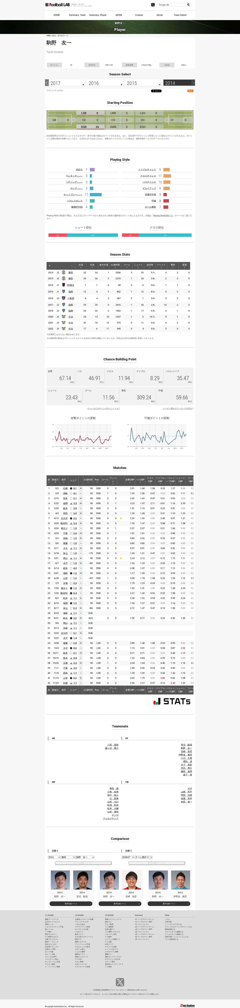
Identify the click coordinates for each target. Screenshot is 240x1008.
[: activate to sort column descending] (50, 265)
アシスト (161, 265)
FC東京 (70, 285)
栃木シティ (79, 934)
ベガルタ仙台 (80, 924)
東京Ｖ (64, 528)
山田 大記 (112, 801)
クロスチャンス (148, 176)
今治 (70, 316)
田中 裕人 (112, 795)
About (160, 15)
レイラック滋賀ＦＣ (112, 939)
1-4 (75, 638)
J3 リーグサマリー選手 (143, 937)
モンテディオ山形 (81, 929)
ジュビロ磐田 (80, 952)
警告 (173, 265)
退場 (184, 265)
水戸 (65, 563)
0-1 (75, 488)
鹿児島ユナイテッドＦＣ (114, 964)
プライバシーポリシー (118, 990)
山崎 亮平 (186, 792)
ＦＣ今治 (78, 959)
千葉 (65, 533)
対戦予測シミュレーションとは (176, 937)
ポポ (190, 788)
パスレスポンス (74, 200)
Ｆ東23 (70, 298)
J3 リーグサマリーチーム (144, 934)
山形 (65, 578)
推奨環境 (105, 990)
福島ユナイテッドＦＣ (113, 919)
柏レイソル (49, 929)
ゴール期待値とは (171, 939)
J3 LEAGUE (109, 915)
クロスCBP (150, 480)
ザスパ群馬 (109, 924)
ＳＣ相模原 (109, 927)
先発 (92, 265)
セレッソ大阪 (50, 954)
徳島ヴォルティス (81, 957)
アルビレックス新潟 (82, 947)
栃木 (65, 508)
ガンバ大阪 (49, 952)
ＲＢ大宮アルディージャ (84, 937)
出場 (81, 265)
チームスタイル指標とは (174, 934)
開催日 (55, 479)
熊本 (65, 498)
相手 (64, 479)
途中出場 (103, 265)
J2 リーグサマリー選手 (143, 929)
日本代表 (168, 922)
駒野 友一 (186, 748)
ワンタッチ (74, 176)
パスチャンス (149, 182)
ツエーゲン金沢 (111, 934)
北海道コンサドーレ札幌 (84, 919)
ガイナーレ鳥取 (111, 947)
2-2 (75, 523)
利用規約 (97, 990)
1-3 (75, 603)
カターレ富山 (80, 949)
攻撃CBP (130, 479)
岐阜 (65, 568)
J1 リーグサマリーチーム (144, 919)
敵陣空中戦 (76, 207)
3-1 (75, 498)
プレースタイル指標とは (174, 932)
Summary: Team (77, 15)
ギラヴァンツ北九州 (112, 959)
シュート (138, 265)
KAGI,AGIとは (170, 929)
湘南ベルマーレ (81, 942)
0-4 (75, 593)
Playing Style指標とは (163, 215)
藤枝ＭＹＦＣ (80, 954)
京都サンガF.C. (50, 949)
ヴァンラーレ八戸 (81, 922)
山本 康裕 (112, 811)
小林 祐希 (112, 792)
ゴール (126, 265)
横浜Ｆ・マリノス (51, 942)
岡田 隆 (114, 788)
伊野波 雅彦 (185, 755)
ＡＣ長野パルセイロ (112, 932)
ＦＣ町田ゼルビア (51, 937)
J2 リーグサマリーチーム (144, 927)
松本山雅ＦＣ (110, 929)
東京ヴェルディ (51, 934)
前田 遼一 (186, 801)
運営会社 (131, 990)
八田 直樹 (112, 745)
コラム (167, 919)
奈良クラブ (109, 944)
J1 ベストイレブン (142, 924)
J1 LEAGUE (49, 915)
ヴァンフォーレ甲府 (82, 944)
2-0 (75, 508)
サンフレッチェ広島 (52, 962)
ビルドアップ (149, 188)
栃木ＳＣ (108, 922)
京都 (65, 583)
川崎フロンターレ (51, 939)
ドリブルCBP (160, 480)
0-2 (75, 648)
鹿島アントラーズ (51, 919)
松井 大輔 (112, 808)
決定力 (79, 169)
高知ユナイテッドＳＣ (113, 957)
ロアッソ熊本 (110, 962)
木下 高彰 (186, 764)
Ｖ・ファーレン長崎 (52, 967)
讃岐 (65, 493)
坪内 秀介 (186, 768)
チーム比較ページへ (83, 863)
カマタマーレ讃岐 (111, 952)
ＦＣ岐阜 (108, 937)
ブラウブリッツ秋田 (82, 927)
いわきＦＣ (79, 932)
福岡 (70, 291)
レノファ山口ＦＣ (111, 949)
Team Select (180, 15)
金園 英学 (186, 798)
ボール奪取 (150, 207)
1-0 (75, 528)
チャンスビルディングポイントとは (102, 408)
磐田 (70, 272)
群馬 (65, 513)
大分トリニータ (81, 964)
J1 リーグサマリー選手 (143, 922)
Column (139, 15)
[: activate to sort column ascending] (55, 265)
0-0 (75, 658)
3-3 (75, 503)
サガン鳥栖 (79, 962)
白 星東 (114, 798)
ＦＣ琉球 (108, 967)
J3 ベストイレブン (142, 939)
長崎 (65, 538)
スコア (73, 480)
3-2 (75, 583)
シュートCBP (180, 480)
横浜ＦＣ (78, 939)
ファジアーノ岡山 (51, 959)
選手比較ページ (71, 904)
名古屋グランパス (51, 947)
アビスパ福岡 (50, 964)
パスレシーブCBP (170, 480)
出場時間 (115, 265)
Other (167, 915)
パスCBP (140, 479)
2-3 (75, 518)
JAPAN (118, 15)
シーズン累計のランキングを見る (177, 408)
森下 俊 (187, 774)
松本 (65, 598)
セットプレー (73, 194)
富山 (65, 553)
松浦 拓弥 (112, 805)
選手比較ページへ (157, 863)
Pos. (97, 479)
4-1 (75, 493)
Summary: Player (98, 15)
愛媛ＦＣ (108, 954)
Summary (138, 915)
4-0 (75, 568)
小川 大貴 (186, 758)
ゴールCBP (191, 480)
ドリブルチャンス (147, 169)
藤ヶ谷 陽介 (111, 748)
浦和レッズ (49, 924)
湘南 (65, 573)
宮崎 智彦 (186, 751)
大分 (65, 548)
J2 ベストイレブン (142, 932)
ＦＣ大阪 (108, 942)
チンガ (115, 815)
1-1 (75, 548)
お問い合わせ (141, 990)
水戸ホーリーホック (52, 922)
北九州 (64, 518)
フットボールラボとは (173, 924)
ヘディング (74, 182)
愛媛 (65, 543)
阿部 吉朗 (186, 795)
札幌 (65, 488)
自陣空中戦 (150, 194)
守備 (154, 200)
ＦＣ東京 (48, 932)
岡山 (65, 558)
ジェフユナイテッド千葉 (54, 927)
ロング (76, 188)
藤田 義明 (186, 771)
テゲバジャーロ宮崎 (82, 967)
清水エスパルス (51, 944)
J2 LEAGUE (79, 915)
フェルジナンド (110, 818)
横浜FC (64, 523)
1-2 (75, 573)
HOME (57, 15)
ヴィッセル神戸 (51, 957)
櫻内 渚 (187, 761)
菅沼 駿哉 (186, 745)
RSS (190, 91)
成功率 (150, 265)
